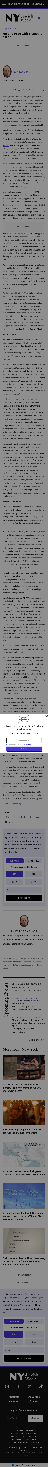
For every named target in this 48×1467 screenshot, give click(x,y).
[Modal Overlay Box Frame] (24, 733)
